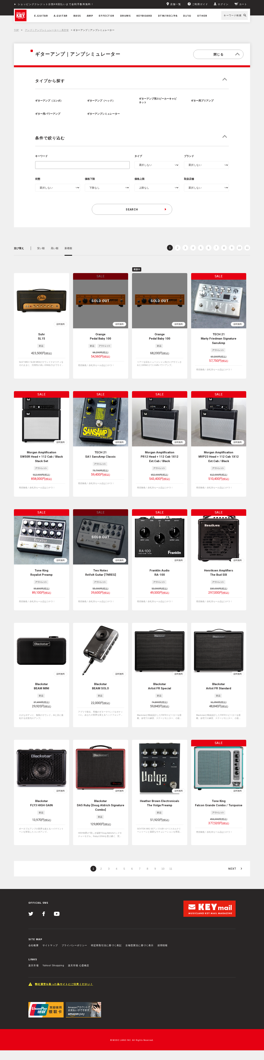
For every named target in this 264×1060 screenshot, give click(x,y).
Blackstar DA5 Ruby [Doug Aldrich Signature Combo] (100, 805)
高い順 (54, 248)
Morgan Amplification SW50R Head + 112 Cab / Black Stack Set (41, 457)
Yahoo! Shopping (53, 965)
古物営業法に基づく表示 (139, 945)
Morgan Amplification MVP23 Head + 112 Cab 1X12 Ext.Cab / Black (218, 457)
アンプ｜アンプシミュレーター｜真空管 (47, 30)
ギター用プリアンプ (202, 100)
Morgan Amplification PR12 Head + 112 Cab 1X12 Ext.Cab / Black (159, 457)
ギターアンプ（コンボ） (49, 100)
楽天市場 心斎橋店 (78, 965)
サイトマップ (50, 945)
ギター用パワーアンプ (47, 113)
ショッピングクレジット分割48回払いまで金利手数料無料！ (56, 4)
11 (247, 247)
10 (239, 247)
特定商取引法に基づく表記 (106, 945)
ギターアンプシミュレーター (103, 113)
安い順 (41, 248)
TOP (16, 30)
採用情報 (163, 945)
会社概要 (33, 945)
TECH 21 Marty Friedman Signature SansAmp (218, 339)
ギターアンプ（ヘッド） (101, 100)
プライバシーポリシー (74, 945)
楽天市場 (33, 965)
